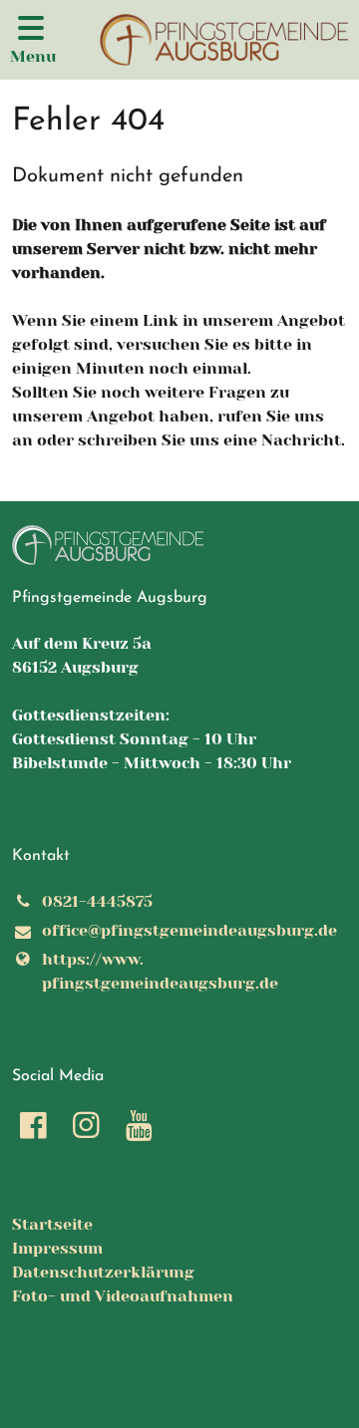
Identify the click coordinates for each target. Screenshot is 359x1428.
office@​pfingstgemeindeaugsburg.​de (189, 930)
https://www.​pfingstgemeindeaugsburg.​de (160, 971)
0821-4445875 (97, 901)
